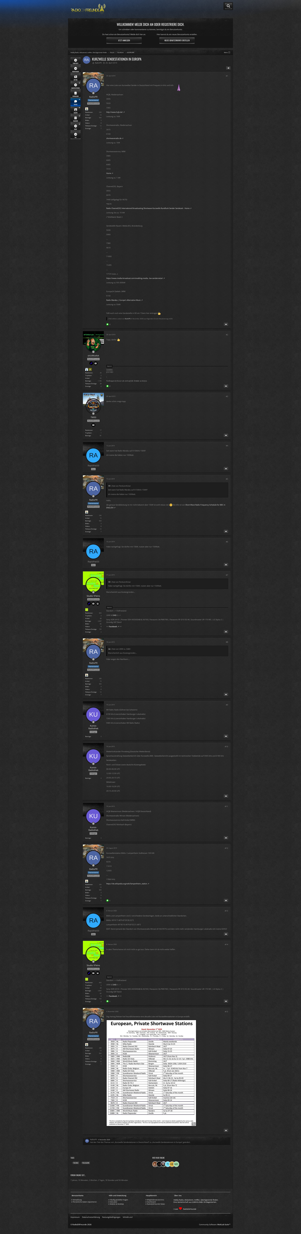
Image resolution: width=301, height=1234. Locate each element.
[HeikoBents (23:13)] (172, 1164)
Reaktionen (89, 112)
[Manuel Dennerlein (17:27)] (176, 1164)
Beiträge (88, 118)
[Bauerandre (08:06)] (163, 1164)
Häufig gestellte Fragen (119, 1200)
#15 (226, 1011)
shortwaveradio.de (113, 138)
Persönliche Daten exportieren (85, 1202)
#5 (227, 479)
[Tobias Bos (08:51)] (155, 1164)
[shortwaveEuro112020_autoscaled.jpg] (151, 1073)
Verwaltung (77, 1200)
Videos (87, 123)
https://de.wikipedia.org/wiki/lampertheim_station (126, 883)
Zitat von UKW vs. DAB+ (121, 649)
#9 (227, 705)
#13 (226, 911)
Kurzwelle (86, 1163)
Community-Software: (214, 1224)
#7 (227, 575)
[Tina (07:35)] (168, 1164)
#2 (227, 334)
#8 (227, 642)
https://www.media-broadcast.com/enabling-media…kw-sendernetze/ (134, 278)
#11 (226, 806)
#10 (226, 746)
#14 (226, 944)
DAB (114, 615)
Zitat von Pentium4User (121, 486)
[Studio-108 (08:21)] (159, 1164)
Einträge (88, 128)
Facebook (113, 626)
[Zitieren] (226, 324)
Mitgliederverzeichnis (155, 1200)
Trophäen (88, 375)
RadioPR (98, 63)
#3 (227, 396)
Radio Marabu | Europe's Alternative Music (123, 300)
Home (108, 173)
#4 (227, 445)
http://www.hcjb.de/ (114, 112)
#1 (227, 76)
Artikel (87, 115)
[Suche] (228, 6)
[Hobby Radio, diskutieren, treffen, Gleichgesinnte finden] (88, 9)
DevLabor (113, 1202)
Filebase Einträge (91, 126)
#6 (227, 542)
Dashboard (151, 1202)
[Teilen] (228, 68)
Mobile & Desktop (117, 1204)
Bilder (87, 120)
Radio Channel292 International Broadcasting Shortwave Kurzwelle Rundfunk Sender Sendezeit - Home (148, 208)
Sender (75, 1163)
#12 (226, 848)
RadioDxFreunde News (156, 1204)
